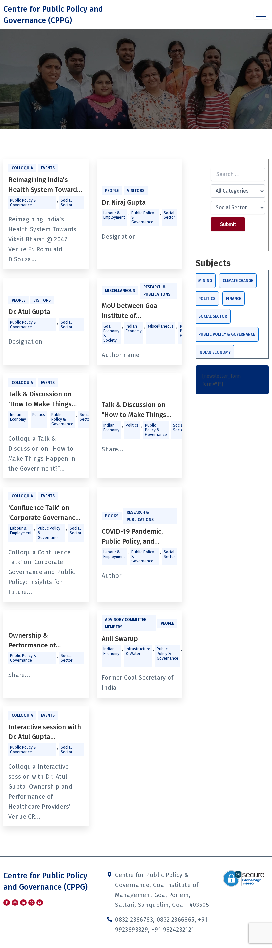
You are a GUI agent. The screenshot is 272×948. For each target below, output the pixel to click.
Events (48, 168)
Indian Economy (134, 328)
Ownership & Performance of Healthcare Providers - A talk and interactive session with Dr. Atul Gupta (45, 640)
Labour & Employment (114, 215)
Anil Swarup (120, 639)
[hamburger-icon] (261, 14)
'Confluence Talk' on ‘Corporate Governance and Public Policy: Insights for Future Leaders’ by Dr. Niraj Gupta (43, 513)
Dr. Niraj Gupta (124, 202)
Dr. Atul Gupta (29, 312)
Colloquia (22, 168)
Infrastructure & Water (138, 651)
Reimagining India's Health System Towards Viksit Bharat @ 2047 (44, 185)
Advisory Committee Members (125, 623)
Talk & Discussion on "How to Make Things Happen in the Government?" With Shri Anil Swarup (138, 410)
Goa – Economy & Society (111, 333)
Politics (38, 414)
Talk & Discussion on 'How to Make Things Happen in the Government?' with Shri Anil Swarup (44, 399)
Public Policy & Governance (23, 202)
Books (111, 516)
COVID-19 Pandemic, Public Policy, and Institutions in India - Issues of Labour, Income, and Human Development (134, 536)
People (112, 190)
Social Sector (66, 202)
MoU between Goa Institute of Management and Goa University (135, 311)
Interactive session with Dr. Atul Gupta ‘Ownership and (44, 732)
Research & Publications (156, 291)
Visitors (135, 190)
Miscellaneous (120, 290)
